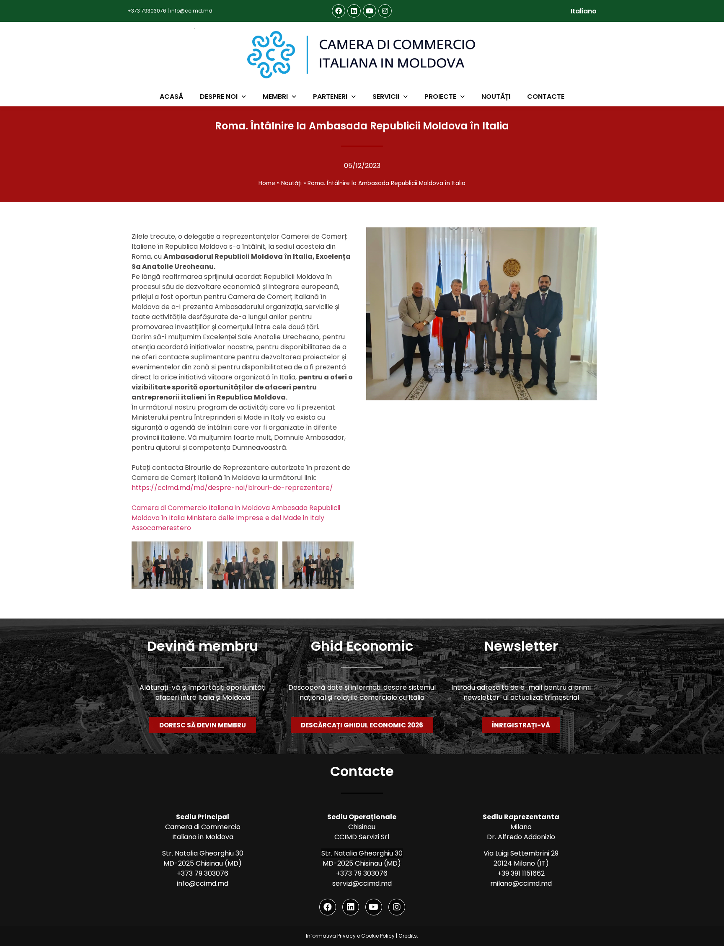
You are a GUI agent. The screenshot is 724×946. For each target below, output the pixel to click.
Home (267, 183)
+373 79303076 (146, 10)
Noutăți (495, 96)
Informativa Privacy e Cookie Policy (350, 935)
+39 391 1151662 (521, 873)
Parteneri (330, 96)
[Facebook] (338, 11)
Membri (275, 96)
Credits (407, 935)
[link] (201, 508)
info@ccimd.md (191, 10)
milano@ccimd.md (521, 883)
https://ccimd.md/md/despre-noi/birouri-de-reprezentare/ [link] (232, 487)
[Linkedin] (354, 11)
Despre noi (219, 96)
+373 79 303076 (202, 873)
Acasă (171, 96)
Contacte (545, 96)
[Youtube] (369, 11)
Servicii (385, 96)
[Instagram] (385, 11)
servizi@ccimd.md (362, 883)
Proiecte (440, 96)
